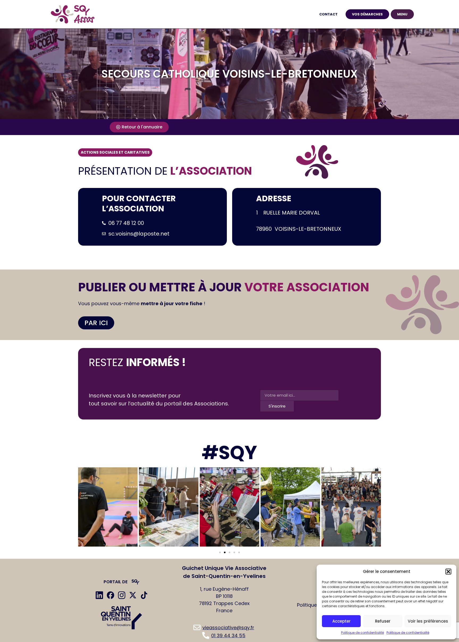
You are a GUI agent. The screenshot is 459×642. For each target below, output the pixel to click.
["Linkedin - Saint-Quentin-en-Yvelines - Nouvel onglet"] (99, 595)
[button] (448, 571)
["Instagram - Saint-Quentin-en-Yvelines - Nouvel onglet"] (121, 595)
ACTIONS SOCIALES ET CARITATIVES (115, 152)
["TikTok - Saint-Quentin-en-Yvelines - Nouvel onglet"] (144, 595)
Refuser (382, 621)
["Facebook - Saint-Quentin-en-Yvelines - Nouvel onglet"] (110, 595)
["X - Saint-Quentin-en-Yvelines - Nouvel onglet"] (132, 595)
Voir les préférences (428, 621)
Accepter (341, 621)
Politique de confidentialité (362, 632)
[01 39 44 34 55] (224, 635)
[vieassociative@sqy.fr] (224, 627)
